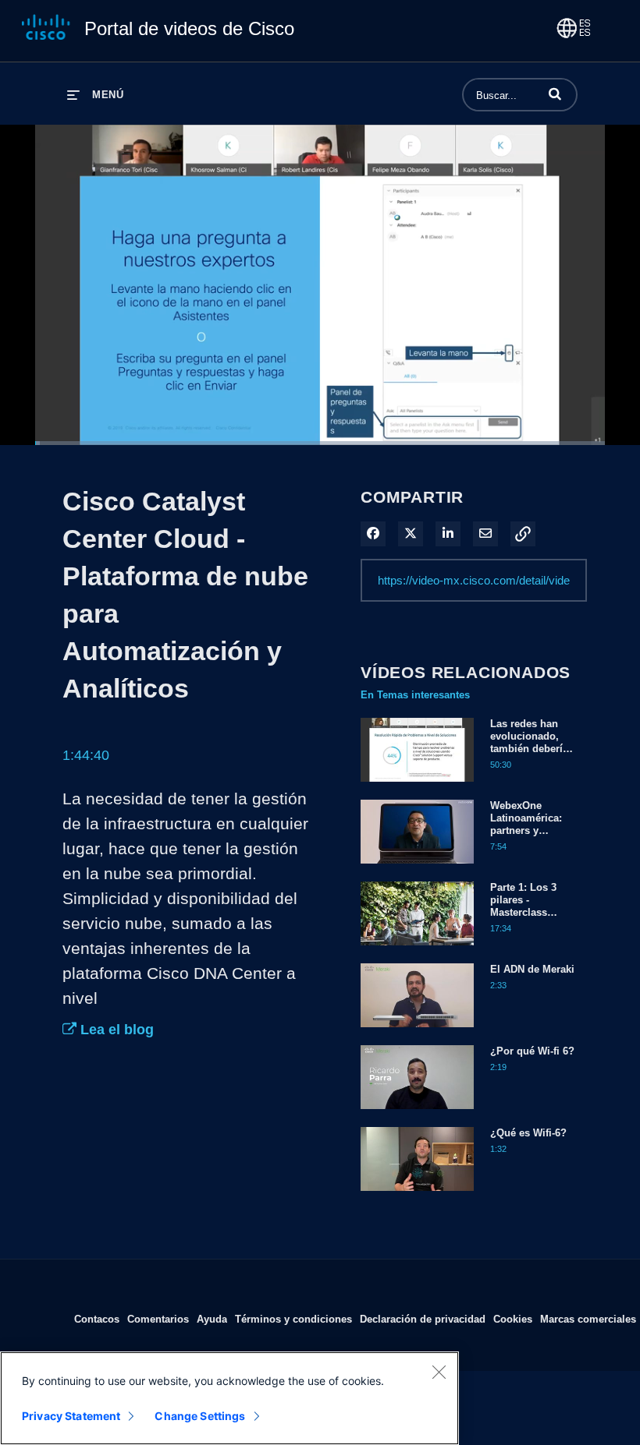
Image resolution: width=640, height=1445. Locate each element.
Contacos (96, 1319)
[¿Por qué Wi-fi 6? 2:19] (417, 1113)
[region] (229, 1398)
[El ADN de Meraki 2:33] (417, 1031)
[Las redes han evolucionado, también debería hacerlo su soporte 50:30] (417, 785)
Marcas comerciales (588, 1319)
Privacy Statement (71, 1415)
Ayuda (212, 1319)
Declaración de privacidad (422, 1319)
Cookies (512, 1319)
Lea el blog (115, 1029)
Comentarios (158, 1319)
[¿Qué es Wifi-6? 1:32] (417, 1195)
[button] (555, 93)
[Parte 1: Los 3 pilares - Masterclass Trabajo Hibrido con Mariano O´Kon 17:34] (417, 949)
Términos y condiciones (293, 1319)
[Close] (438, 1372)
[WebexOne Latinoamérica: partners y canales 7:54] (417, 867)
